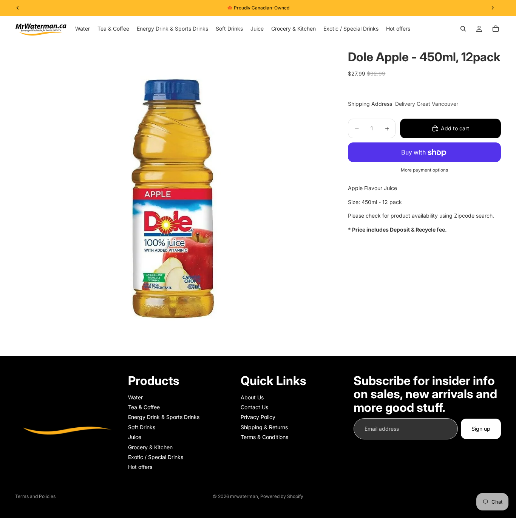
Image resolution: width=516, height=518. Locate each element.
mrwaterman (244, 496)
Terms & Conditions (264, 437)
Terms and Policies (35, 496)
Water (135, 397)
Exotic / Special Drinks (155, 457)
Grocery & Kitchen (150, 447)
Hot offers (140, 467)
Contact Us (254, 407)
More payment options (424, 170)
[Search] (463, 28)
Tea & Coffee (144, 407)
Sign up (480, 428)
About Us (252, 397)
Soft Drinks (141, 427)
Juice (134, 437)
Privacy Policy (258, 417)
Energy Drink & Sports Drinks (163, 417)
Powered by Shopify (281, 496)
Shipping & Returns (264, 427)
